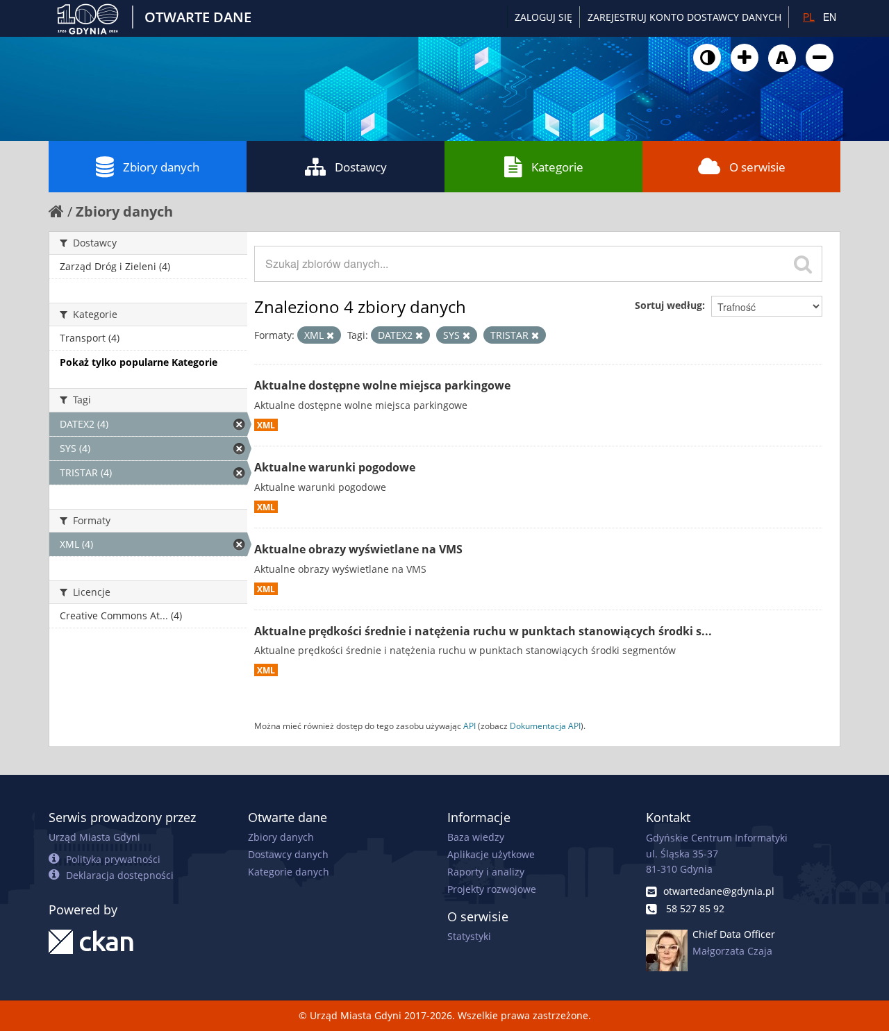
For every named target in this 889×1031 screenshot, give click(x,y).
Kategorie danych (288, 871)
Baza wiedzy (475, 837)
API (469, 725)
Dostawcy (361, 167)
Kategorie (557, 167)
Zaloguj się (543, 17)
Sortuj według (668, 305)
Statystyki (469, 936)
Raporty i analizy (485, 871)
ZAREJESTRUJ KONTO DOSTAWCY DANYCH (684, 17)
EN (829, 17)
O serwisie (757, 167)
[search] (803, 263)
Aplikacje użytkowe (491, 854)
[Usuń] (330, 335)
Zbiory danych (161, 167)
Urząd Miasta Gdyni (94, 837)
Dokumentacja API (545, 725)
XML (266, 424)
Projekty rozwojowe (491, 889)
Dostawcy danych (288, 854)
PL (809, 17)
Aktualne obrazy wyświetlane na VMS (358, 549)
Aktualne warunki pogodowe (334, 467)
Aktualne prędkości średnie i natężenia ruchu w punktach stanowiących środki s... (483, 631)
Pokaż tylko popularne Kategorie (138, 362)
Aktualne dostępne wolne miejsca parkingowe (382, 385)
